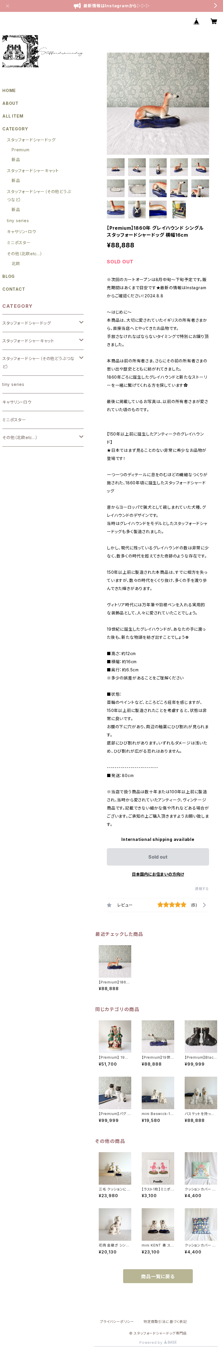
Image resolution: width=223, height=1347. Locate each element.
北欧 (16, 263)
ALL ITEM (12, 116)
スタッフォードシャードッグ (31, 139)
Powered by (151, 1342)
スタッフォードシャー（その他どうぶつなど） (38, 362)
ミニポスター (19, 242)
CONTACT (13, 289)
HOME (9, 90)
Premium (21, 149)
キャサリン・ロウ (21, 231)
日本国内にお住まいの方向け (158, 874)
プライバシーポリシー (117, 1321)
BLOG (8, 276)
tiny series (18, 220)
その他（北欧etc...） (24, 253)
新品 (16, 159)
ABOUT (10, 103)
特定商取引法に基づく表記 (165, 1321)
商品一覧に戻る (158, 1276)
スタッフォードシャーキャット (33, 170)
